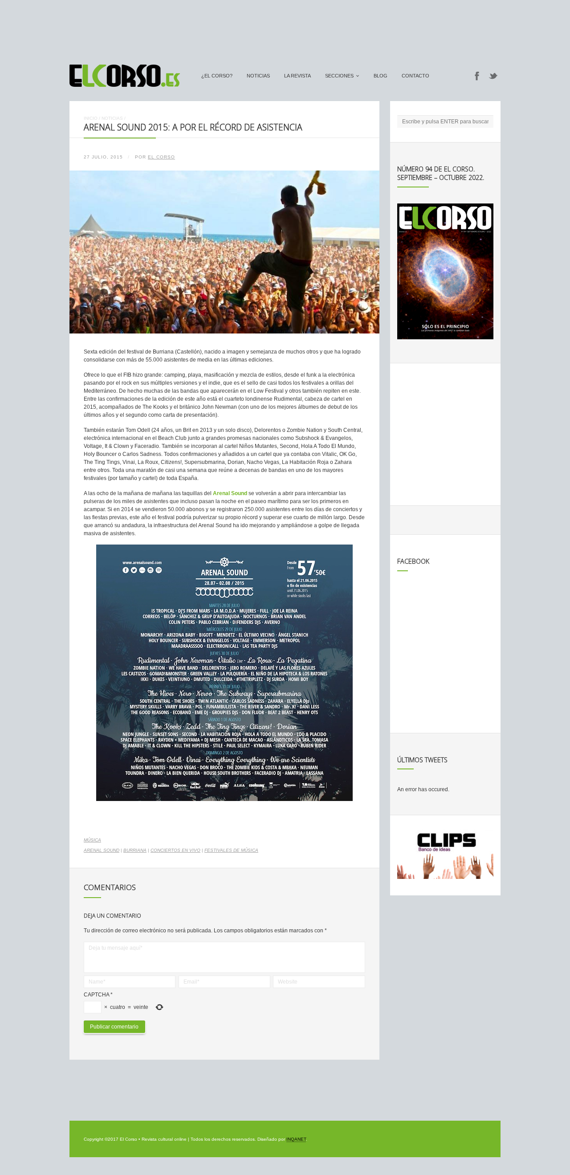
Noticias (258, 75)
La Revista (297, 75)
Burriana (135, 850)
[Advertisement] (285, 28)
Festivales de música (231, 850)
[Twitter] (493, 76)
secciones (339, 75)
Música (92, 840)
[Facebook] (477, 76)
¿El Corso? (216, 75)
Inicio (91, 118)
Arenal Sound (101, 850)
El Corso (161, 156)
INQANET (296, 1139)
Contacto (415, 75)
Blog (380, 75)
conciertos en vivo (175, 850)
